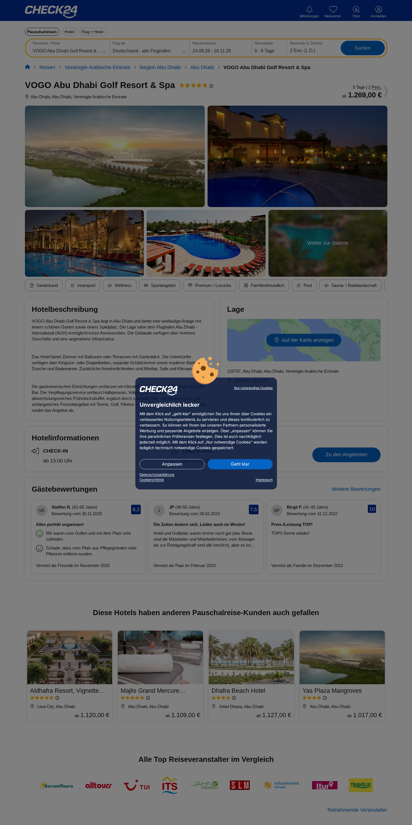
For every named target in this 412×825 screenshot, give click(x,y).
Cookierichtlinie (152, 480)
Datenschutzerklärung (157, 475)
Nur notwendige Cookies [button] (253, 388)
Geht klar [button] (240, 464)
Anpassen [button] (172, 464)
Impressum (264, 480)
